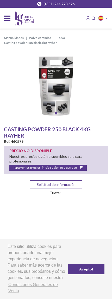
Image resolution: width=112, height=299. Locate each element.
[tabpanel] (56, 85)
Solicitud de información (56, 184)
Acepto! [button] (86, 269)
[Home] (24, 18)
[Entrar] (88, 18)
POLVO (61, 38)
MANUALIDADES (14, 38)
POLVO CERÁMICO (40, 38)
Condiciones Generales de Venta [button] (33, 287)
